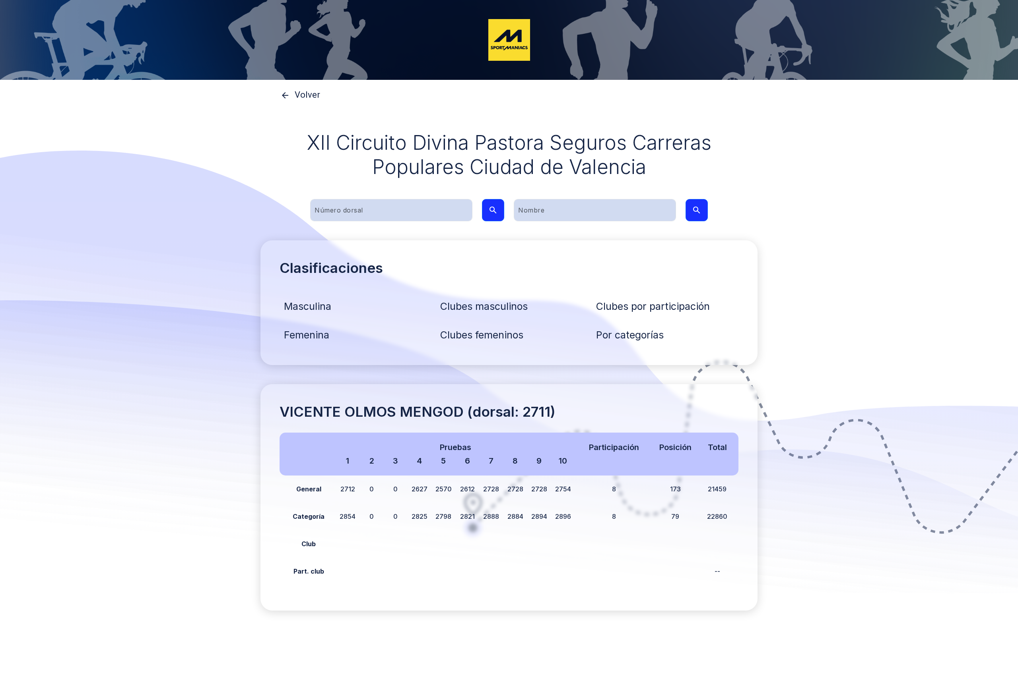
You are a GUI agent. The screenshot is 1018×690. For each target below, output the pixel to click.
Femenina (306, 335)
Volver (307, 95)
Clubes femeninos (481, 335)
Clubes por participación (653, 306)
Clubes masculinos (484, 306)
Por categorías (630, 335)
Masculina (307, 306)
